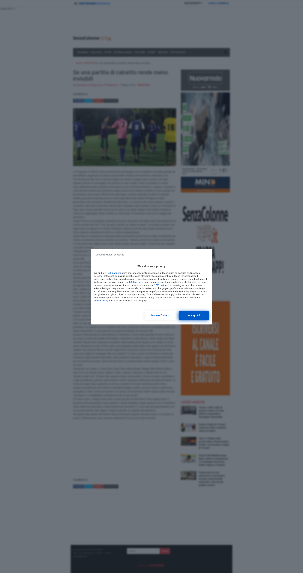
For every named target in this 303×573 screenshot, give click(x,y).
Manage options (160, 315)
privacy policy (101, 300)
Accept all (194, 315)
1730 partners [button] (114, 273)
